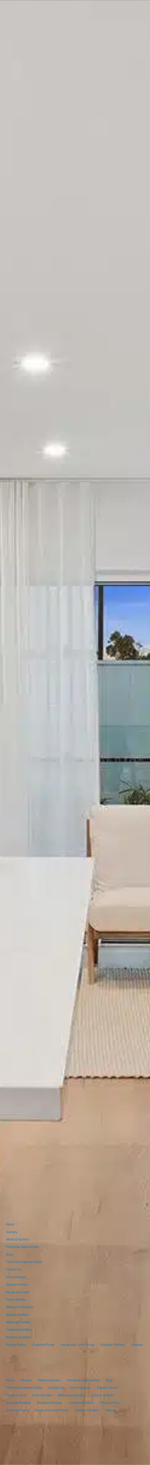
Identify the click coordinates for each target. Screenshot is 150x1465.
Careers (11, 1232)
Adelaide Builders (18, 1322)
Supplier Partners (113, 1344)
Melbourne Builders (19, 1307)
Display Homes (16, 1284)
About (10, 1224)
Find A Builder (16, 1299)
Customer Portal (43, 1344)
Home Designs (16, 1277)
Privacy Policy (16, 1344)
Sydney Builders (17, 1314)
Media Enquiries (17, 1239)
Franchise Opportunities (22, 1246)
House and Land (17, 1292)
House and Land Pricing (77, 1344)
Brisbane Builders (18, 1337)
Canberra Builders (18, 1329)
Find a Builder (42, 1395)
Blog (9, 1254)
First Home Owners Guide (24, 1262)
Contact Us (13, 1269)
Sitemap (137, 1344)
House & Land (16, 1395)
